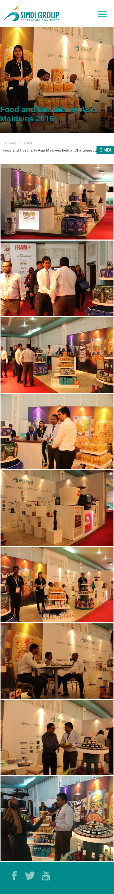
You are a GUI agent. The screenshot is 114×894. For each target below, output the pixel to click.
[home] (29, 12)
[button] (102, 13)
